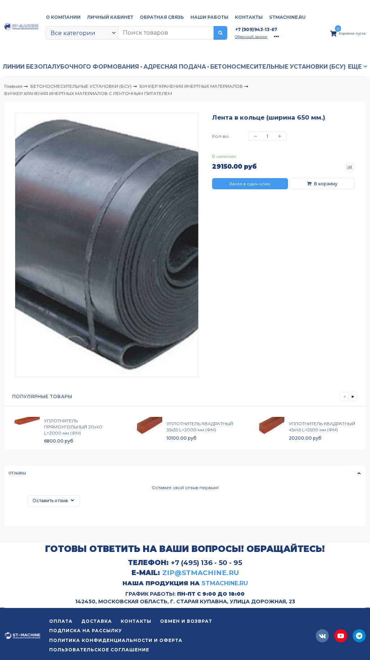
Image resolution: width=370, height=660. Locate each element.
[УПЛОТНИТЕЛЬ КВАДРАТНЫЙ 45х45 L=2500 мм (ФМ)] (269, 430)
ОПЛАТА (61, 621)
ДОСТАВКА (96, 621)
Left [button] (344, 396)
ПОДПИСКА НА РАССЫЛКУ (85, 630)
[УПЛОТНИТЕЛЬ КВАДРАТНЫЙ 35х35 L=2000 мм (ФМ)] (147, 430)
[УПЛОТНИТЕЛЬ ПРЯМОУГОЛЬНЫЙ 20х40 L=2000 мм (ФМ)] (25, 430)
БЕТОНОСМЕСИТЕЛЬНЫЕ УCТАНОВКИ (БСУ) (278, 66)
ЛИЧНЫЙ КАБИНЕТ (110, 17)
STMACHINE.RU (287, 17)
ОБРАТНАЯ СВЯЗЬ (162, 17)
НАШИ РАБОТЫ (209, 17)
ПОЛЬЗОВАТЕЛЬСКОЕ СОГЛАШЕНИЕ (99, 649)
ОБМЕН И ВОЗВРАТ (186, 621)
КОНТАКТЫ (249, 17)
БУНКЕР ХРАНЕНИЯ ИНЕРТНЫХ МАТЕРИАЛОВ (191, 86)
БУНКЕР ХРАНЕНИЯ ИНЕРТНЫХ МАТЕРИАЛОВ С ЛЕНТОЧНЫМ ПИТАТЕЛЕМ (88, 93)
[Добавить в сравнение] (350, 167)
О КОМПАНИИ (63, 17)
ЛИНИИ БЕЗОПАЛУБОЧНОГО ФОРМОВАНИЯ (71, 66)
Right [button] (352, 396)
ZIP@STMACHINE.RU (200, 573)
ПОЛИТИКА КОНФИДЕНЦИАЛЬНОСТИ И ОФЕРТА (115, 640)
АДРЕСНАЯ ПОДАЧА (174, 66)
